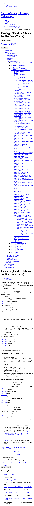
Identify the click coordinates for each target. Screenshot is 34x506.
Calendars (9, 59)
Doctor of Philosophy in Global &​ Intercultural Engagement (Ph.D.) (23, 112)
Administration (11, 56)
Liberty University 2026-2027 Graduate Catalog (16, 492)
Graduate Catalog (8, 23)
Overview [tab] (6, 278)
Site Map (25, 462)
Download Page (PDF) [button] (10, 480)
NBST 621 (4, 339)
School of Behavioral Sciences (18, 243)
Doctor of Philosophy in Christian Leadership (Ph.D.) (22, 109)
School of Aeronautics (16, 242)
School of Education (16, 246)
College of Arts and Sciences (18, 65)
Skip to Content (8, 2)
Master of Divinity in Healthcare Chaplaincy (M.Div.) (22, 204)
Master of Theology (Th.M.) (11, 27)
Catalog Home (8, 5)
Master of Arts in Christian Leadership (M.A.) (21, 158)
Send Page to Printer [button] (9, 474)
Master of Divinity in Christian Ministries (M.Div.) (22, 198)
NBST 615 (4, 338)
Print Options (4, 47)
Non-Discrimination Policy (8, 462)
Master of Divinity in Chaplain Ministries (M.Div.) (22, 195)
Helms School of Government (18, 68)
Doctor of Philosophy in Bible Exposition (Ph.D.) (22, 103)
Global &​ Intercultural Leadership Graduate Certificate (22, 124)
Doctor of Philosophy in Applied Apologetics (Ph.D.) (22, 100)
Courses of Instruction (13, 255)
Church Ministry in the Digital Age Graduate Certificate (23, 92)
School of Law (14, 250)
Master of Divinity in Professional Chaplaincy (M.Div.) (22, 210)
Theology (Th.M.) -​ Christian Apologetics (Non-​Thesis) (24, 220)
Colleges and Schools (9, 25)
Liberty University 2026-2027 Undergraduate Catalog (18, 487)
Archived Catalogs (9, 267)
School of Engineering (16, 248)
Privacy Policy (19, 462)
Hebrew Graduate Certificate (21, 127)
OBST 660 (4, 343)
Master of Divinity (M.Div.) (21, 193)
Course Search (8, 262)
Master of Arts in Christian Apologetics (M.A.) (21, 155)
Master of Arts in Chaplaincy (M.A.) (23, 153)
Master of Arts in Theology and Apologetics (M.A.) (22, 190)
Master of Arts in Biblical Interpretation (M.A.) (20, 144)
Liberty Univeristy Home (10, 6)
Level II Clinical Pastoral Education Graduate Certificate (23, 133)
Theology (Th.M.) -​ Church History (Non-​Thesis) (24, 223)
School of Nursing (15, 253)
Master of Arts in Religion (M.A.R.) (23, 185)
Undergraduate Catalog (10, 50)
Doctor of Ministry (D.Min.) (21, 98)
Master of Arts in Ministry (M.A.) (22, 178)
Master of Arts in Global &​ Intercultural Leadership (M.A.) (22, 173)
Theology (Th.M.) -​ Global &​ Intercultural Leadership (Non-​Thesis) (25, 227)
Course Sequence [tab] (8, 279)
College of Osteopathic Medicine (19, 67)
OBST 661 (4, 345)
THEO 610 (4, 301)
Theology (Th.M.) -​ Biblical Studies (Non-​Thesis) (24, 217)
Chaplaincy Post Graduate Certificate (23, 82)
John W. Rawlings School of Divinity (14, 26)
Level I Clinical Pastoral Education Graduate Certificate (23, 130)
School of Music (15, 252)
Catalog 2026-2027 (8, 44)
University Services (12, 259)
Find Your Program (9, 264)
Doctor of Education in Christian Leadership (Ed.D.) (22, 95)
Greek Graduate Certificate (21, 126)
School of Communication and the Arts (21, 245)
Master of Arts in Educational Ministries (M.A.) (21, 170)
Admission (10, 58)
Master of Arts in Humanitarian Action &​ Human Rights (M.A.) (22, 175)
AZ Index (6, 3)
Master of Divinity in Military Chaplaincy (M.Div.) (21, 207)
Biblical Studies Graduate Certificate (23, 80)
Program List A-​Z (8, 265)
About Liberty (11, 53)
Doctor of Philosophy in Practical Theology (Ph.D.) (22, 118)
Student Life (10, 258)
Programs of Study (12, 256)
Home (5, 20)
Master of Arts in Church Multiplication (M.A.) (20, 164)
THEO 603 (4, 299)
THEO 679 (4, 303)
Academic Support (12, 55)
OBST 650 (4, 341)
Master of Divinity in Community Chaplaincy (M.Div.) (22, 201)
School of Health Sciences (17, 249)
